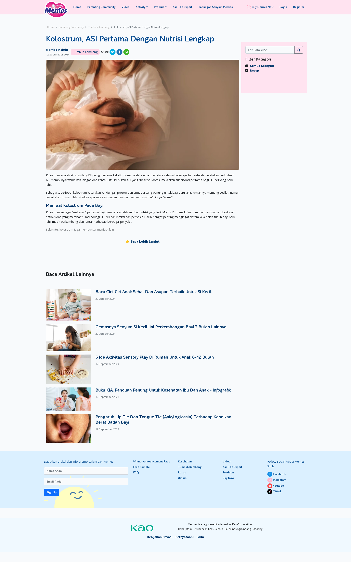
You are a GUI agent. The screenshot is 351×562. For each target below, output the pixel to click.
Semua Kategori (262, 66)
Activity (140, 7)
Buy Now (228, 478)
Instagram (279, 480)
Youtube (278, 485)
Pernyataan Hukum (190, 537)
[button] (143, 241)
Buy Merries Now (262, 7)
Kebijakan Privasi (159, 537)
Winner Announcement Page (151, 461)
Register (298, 7)
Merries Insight (57, 50)
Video (126, 7)
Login (283, 7)
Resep (254, 70)
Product (159, 7)
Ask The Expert (182, 7)
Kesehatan (185, 461)
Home (77, 7)
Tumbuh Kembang (98, 27)
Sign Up (51, 492)
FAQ (136, 472)
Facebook (279, 474)
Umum (182, 478)
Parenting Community (101, 7)
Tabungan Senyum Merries (215, 7)
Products (228, 472)
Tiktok (277, 491)
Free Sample (141, 467)
